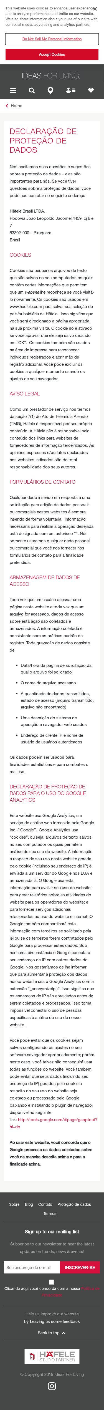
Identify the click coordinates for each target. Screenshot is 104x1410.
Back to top (49, 1332)
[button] (13, 89)
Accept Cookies (52, 54)
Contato (45, 1204)
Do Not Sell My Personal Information (52, 39)
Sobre (14, 1204)
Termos (50, 1213)
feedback (71, 1321)
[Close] (95, 9)
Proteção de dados (74, 1204)
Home (16, 105)
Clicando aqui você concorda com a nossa (52, 1291)
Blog (29, 1204)
